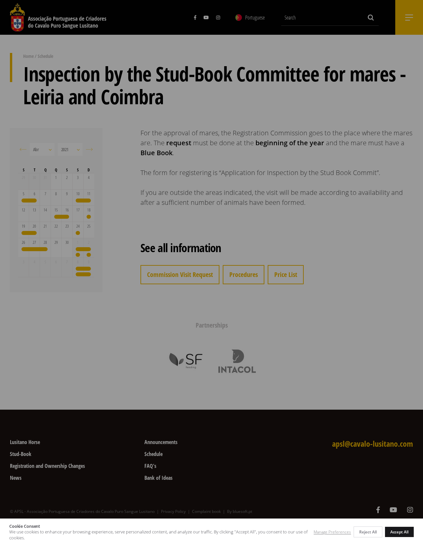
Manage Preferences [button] (332, 531)
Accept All (399, 532)
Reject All (367, 532)
